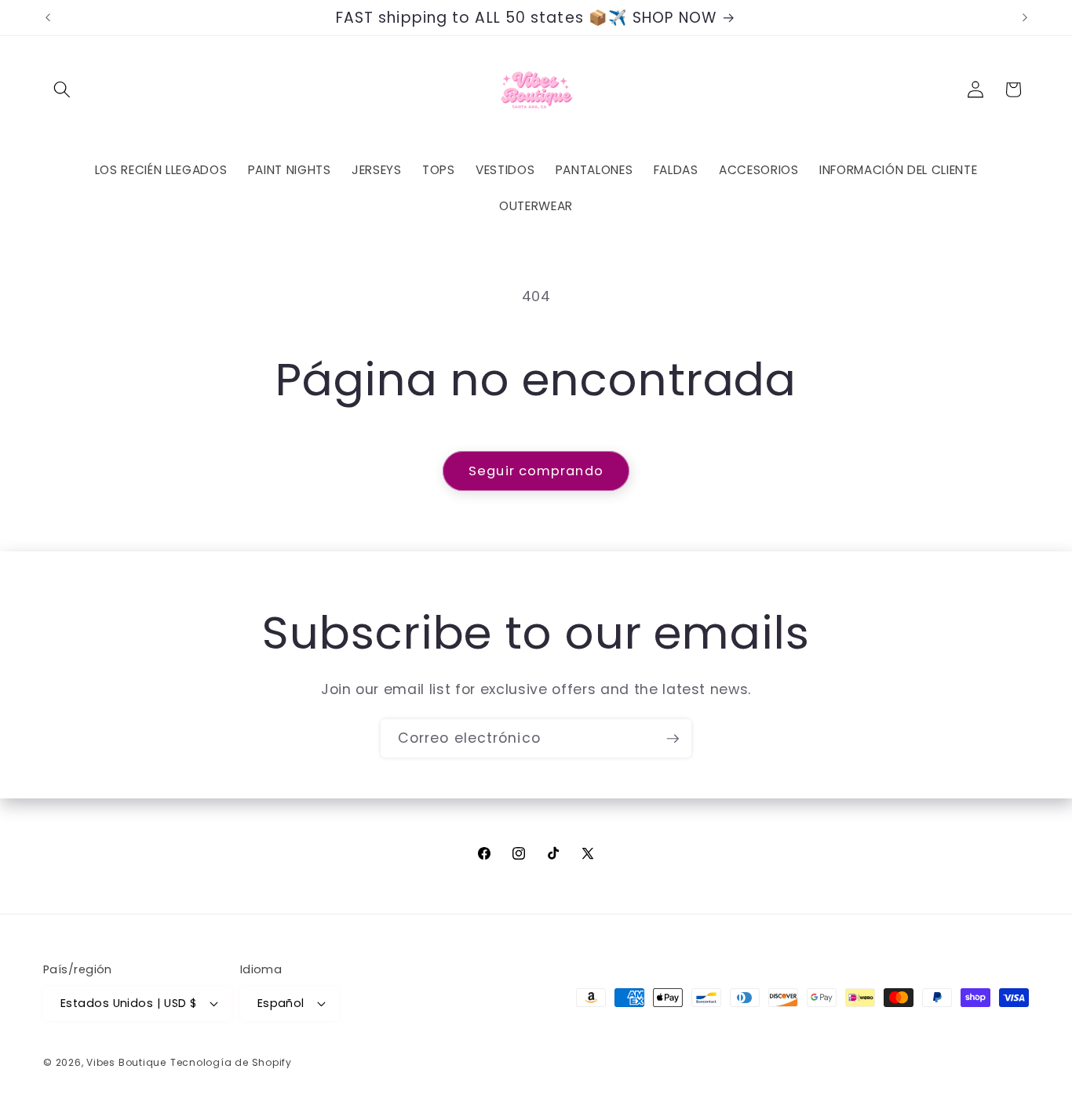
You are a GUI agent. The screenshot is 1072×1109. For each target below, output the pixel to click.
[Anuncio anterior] (48, 18)
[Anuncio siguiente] (1025, 18)
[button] (62, 89)
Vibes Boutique (126, 1062)
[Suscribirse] (672, 738)
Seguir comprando (536, 471)
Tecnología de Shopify (231, 1062)
